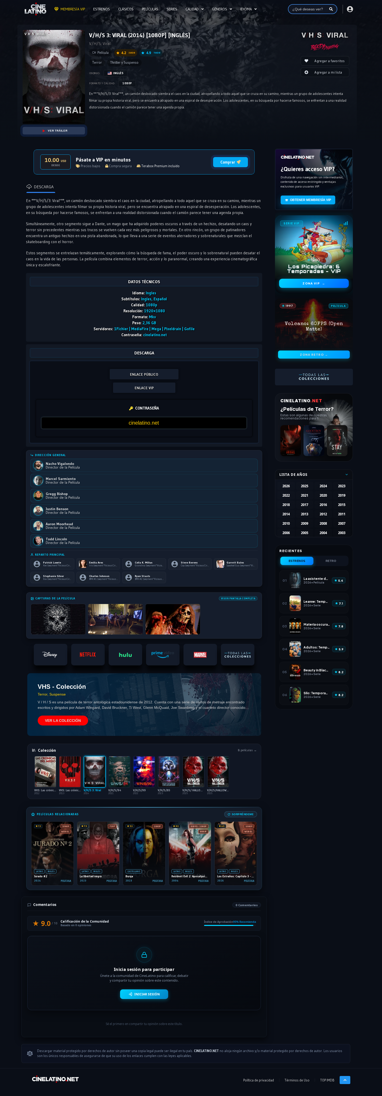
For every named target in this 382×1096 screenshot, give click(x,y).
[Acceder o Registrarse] (350, 9)
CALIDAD (192, 9)
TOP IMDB (327, 1080)
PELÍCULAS (150, 9)
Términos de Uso (297, 1080)
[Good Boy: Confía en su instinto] (314, 440)
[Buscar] (331, 9)
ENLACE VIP (144, 388)
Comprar (227, 162)
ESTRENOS (101, 9)
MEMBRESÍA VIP (73, 9)
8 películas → (247, 750)
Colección (47, 750)
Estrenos (297, 560)
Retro (331, 560)
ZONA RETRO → (314, 354)
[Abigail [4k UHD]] (290, 440)
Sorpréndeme (243, 814)
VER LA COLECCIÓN (63, 720)
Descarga (44, 186)
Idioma (246, 9)
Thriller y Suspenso (124, 62)
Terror (97, 62)
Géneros (219, 9)
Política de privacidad (258, 1080)
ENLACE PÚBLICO (144, 374)
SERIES (172, 9)
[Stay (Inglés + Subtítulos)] (337, 440)
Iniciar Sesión (147, 994)
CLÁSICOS (126, 9)
